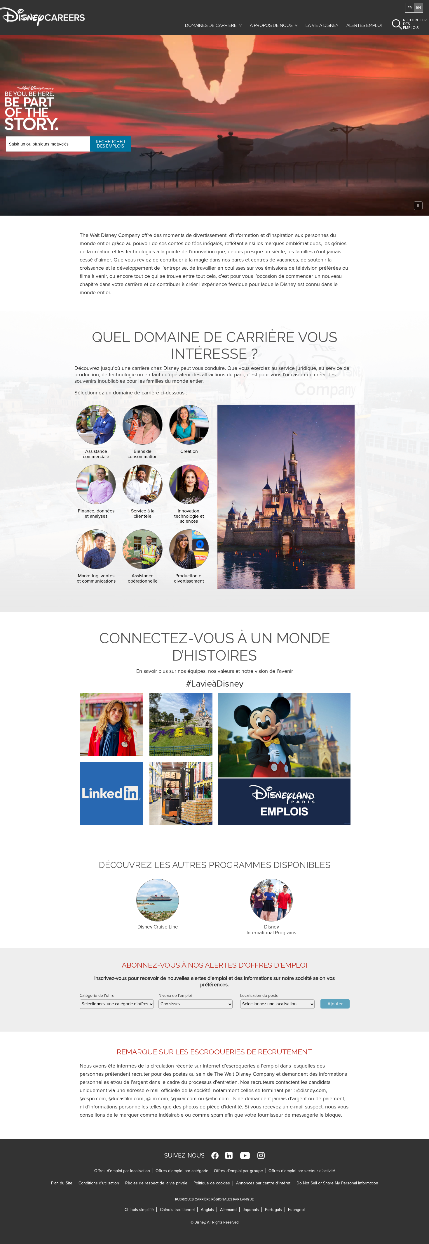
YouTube (245, 1155)
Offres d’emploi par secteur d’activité (301, 1170)
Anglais (209, 1209)
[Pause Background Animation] (418, 205)
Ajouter (335, 1004)
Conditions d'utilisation (100, 1183)
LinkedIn (229, 1155)
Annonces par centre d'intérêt (264, 1183)
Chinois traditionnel (179, 1209)
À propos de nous (271, 25)
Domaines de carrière (211, 25)
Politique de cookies (213, 1183)
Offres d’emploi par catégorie (182, 1170)
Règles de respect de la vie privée (157, 1183)
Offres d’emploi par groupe (238, 1170)
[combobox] (117, 1004)
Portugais (275, 1209)
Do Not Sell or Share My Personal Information (337, 1183)
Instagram (261, 1155)
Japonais (252, 1209)
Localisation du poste (259, 995)
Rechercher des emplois (110, 143)
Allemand (230, 1209)
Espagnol (296, 1209)
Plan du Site (61, 1183)
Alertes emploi (364, 25)
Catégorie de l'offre (97, 995)
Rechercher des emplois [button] (410, 24)
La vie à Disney (323, 27)
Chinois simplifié (141, 1209)
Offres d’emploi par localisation (122, 1170)
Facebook (215, 1155)
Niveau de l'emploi (175, 995)
